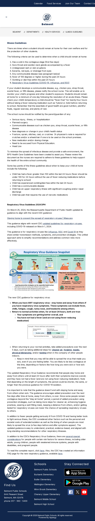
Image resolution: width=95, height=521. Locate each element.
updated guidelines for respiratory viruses (62, 223)
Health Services (52, 32)
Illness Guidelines (74, 32)
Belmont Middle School (45, 499)
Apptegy (52, 517)
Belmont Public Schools (45, 469)
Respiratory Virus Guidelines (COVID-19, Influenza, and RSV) (40, 83)
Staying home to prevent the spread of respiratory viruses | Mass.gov (40, 218)
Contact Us (89, 3)
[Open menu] (6, 17)
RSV (60, 232)
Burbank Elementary (44, 474)
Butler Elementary (42, 479)
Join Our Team (72, 3)
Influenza (52, 232)
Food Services (54, 3)
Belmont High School (44, 504)
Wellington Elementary (44, 484)
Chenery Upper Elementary (47, 494)
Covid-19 (72, 232)
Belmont (17, 32)
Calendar (38, 3)
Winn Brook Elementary (45, 489)
